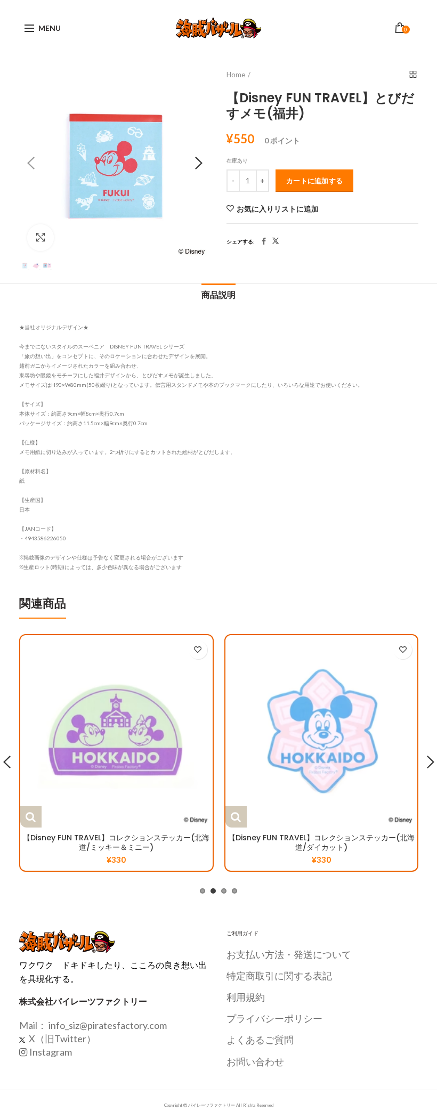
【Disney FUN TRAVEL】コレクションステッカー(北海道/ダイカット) (321, 842)
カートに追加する (314, 180)
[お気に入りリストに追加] (198, 649)
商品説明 (218, 295)
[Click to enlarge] (40, 237)
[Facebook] (263, 241)
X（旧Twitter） (61, 1038)
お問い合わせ (255, 1061)
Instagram (50, 1052)
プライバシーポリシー (274, 1018)
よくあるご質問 (260, 1039)
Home (235, 74)
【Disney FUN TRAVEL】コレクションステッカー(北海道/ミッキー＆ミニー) (116, 842)
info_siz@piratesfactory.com (107, 1025)
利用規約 (245, 997)
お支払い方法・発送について (288, 954)
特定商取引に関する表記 (279, 976)
